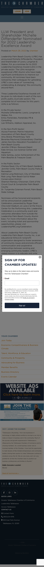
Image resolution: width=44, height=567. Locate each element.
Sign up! (22, 305)
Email (7, 278)
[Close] (40, 257)
